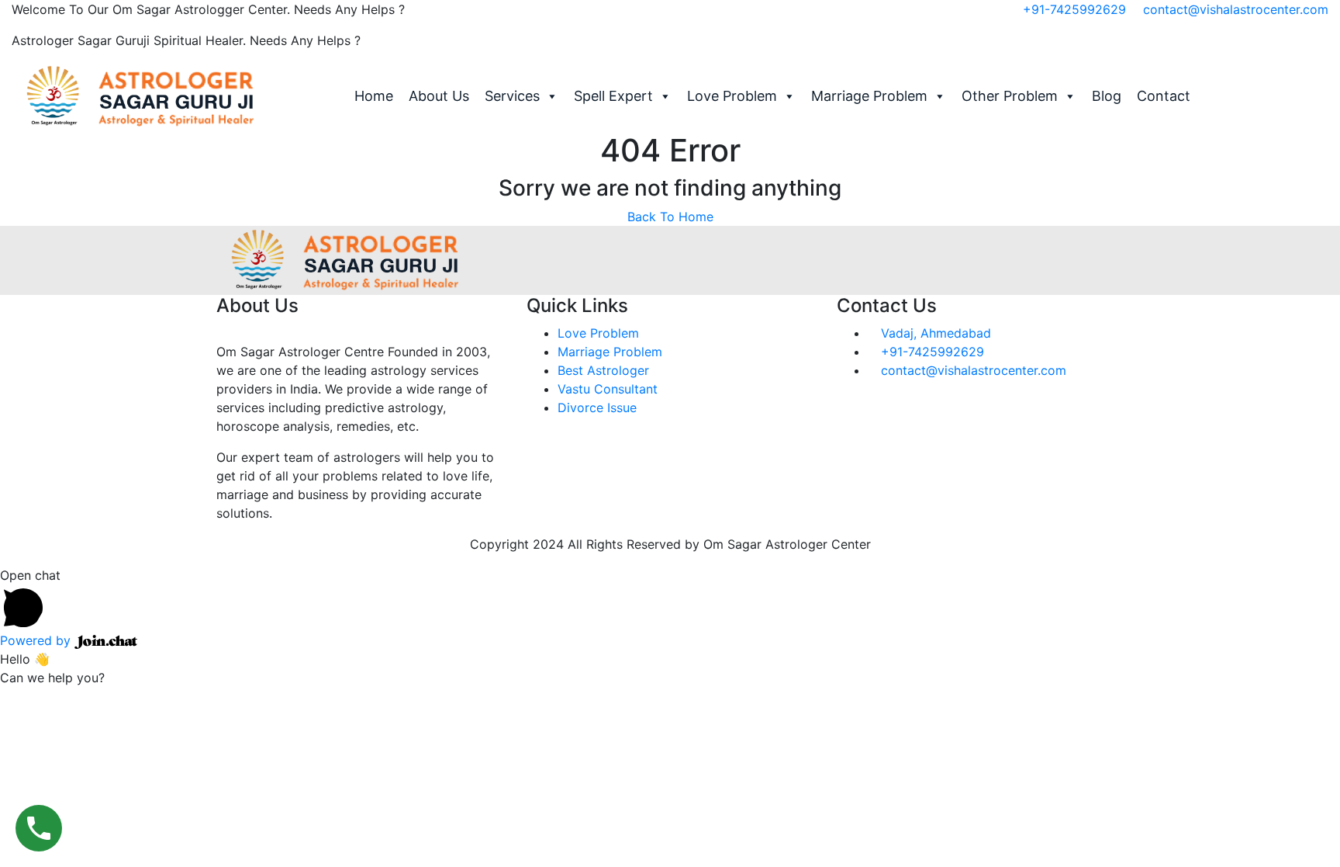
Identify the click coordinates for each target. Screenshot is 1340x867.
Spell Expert (613, 96)
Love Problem (732, 96)
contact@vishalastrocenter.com (1235, 9)
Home (373, 96)
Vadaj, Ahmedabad (934, 333)
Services (512, 96)
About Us (439, 96)
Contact (1163, 96)
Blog (1106, 96)
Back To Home (670, 216)
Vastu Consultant (608, 389)
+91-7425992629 (1074, 9)
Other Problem (1010, 96)
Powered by (37, 640)
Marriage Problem (869, 96)
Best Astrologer (603, 370)
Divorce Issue (597, 407)
